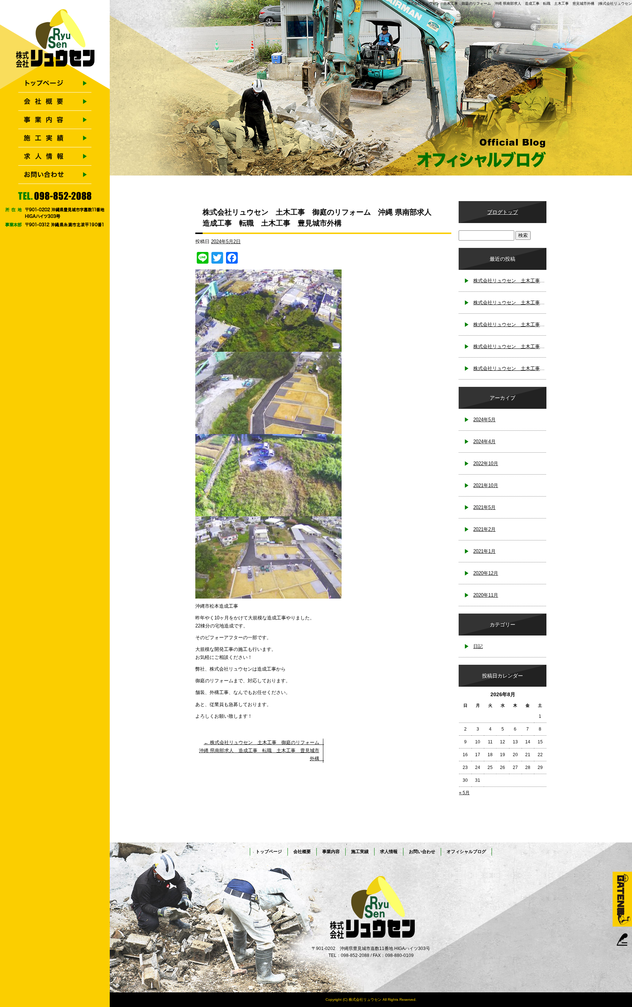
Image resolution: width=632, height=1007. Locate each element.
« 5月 (464, 792)
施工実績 (54, 138)
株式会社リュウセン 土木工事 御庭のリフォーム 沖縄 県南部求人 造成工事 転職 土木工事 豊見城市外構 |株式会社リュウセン (519, 3)
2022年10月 (485, 463)
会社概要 (54, 102)
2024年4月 (484, 441)
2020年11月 (485, 595)
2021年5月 (484, 507)
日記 (478, 646)
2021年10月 (485, 485)
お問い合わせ (54, 175)
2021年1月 (484, 551)
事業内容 (54, 120)
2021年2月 (484, 529)
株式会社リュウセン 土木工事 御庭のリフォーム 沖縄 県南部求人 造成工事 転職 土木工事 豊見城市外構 (261, 750)
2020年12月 (485, 573)
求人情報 (54, 156)
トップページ (54, 83)
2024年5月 (484, 419)
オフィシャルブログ (466, 851)
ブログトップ (502, 212)
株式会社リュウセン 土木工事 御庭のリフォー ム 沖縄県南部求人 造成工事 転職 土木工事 (509, 324)
